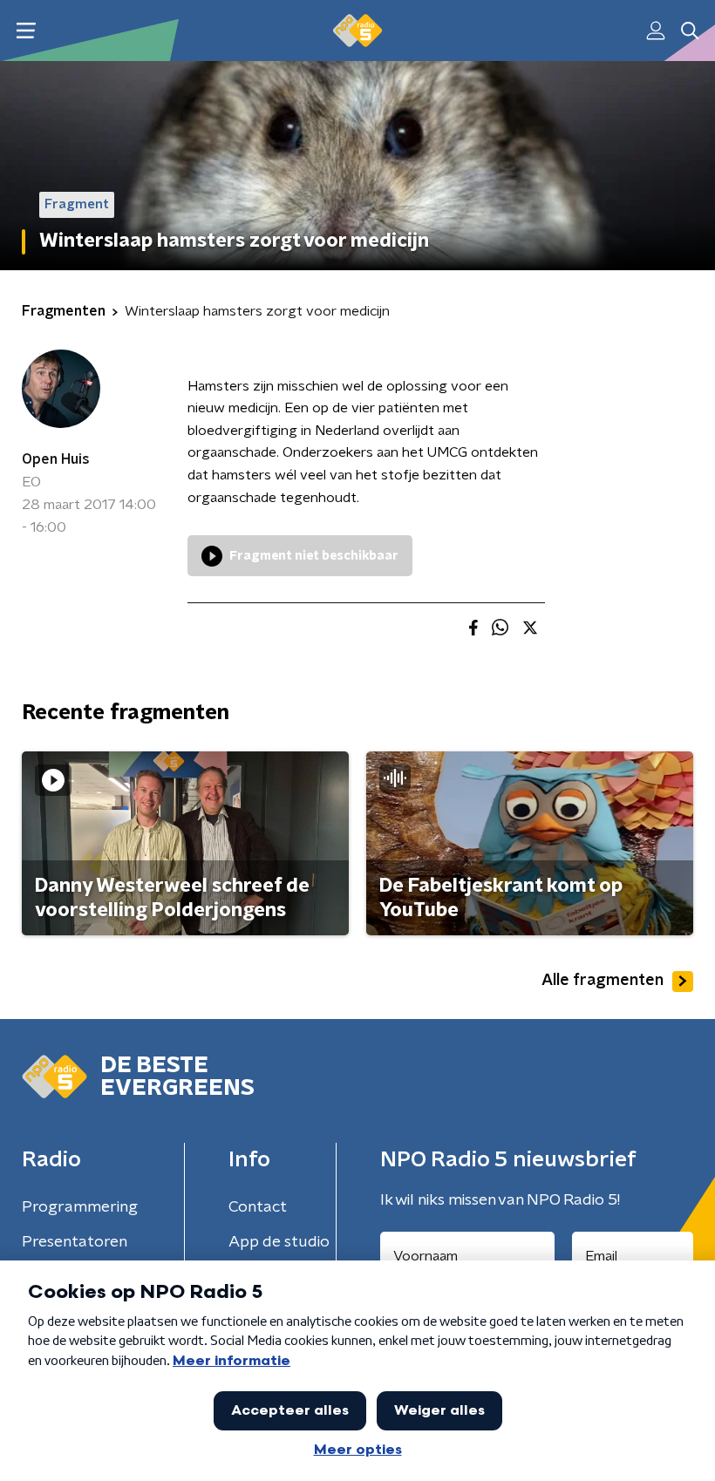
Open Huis (56, 459)
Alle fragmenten (602, 980)
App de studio (279, 1242)
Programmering (80, 1207)
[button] (26, 31)
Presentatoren (74, 1242)
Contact (257, 1207)
